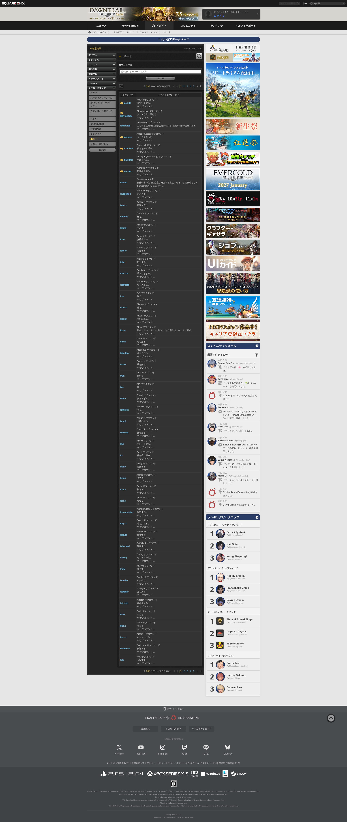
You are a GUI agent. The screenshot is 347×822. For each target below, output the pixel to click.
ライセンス (189, 763)
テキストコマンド (97, 88)
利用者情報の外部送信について (227, 763)
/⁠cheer (123, 251)
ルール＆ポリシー (204, 763)
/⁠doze (123, 330)
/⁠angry (123, 205)
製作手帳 (93, 69)
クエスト (93, 64)
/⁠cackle (127, 103)
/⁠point (123, 489)
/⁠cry (122, 296)
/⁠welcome (125, 648)
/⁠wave (123, 364)
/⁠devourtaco (126, 116)
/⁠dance (123, 307)
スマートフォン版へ (175, 709)
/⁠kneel (123, 398)
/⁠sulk (122, 614)
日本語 (317, 3)
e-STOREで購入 (173, 729)
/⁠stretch (124, 603)
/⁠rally (122, 569)
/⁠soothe (124, 580)
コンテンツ (94, 60)
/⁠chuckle (124, 410)
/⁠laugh (123, 421)
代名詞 (102, 150)
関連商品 (145, 729)
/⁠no (121, 455)
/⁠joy (122, 387)
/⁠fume (123, 341)
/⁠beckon (124, 273)
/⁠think (123, 626)
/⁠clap (122, 262)
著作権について (138, 763)
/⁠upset (123, 637)
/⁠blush (123, 228)
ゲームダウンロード (201, 729)
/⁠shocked (125, 546)
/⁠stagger (124, 592)
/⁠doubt (123, 319)
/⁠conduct (128, 171)
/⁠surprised (125, 194)
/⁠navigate (128, 160)
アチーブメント (96, 78)
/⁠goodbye (125, 353)
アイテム (93, 55)
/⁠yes (122, 660)
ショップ (93, 83)
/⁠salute (123, 535)
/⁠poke (123, 501)
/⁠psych (123, 523)
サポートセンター (175, 763)
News (121, 754)
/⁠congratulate (127, 512)
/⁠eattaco (128, 137)
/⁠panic (123, 478)
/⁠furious (124, 216)
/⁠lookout (124, 432)
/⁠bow (122, 239)
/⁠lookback (129, 148)
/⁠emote (123, 182)
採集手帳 (93, 74)
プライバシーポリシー (156, 763)
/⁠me (122, 444)
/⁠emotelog (125, 125)
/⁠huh (122, 376)
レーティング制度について (118, 763)
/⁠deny (123, 466)
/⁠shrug (123, 557)
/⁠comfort (124, 285)
